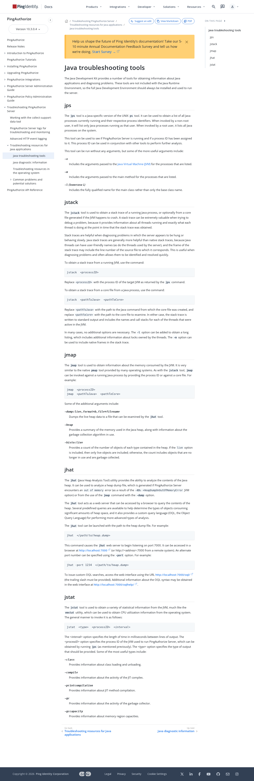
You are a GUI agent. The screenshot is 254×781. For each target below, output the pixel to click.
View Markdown (170, 21)
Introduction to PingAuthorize (25, 53)
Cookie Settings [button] (157, 774)
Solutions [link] (171, 7)
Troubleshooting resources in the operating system (31, 171)
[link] (25, 6)
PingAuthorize (19, 19)
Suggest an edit (143, 21)
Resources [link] (196, 7)
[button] (234, 7)
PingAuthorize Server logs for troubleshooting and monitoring (30, 130)
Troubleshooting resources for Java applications (29, 147)
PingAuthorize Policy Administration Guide (29, 98)
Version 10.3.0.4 (27, 29)
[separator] (54, 390)
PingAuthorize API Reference (25, 190)
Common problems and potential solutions (27, 181)
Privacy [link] (121, 774)
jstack (213, 44)
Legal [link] (108, 774)
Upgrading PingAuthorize (22, 73)
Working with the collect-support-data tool (31, 119)
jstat (212, 64)
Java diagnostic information (30, 162)
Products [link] (94, 7)
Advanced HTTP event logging (28, 138)
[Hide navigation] (50, 20)
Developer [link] (147, 7)
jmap (213, 51)
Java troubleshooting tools (29, 155)
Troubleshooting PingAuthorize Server (26, 109)
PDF (190, 21)
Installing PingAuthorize (22, 66)
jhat (212, 57)
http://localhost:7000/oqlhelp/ (114, 584)
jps (212, 37)
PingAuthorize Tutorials (21, 59)
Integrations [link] (120, 7)
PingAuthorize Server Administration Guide (30, 88)
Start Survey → (104, 51)
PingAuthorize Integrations (23, 79)
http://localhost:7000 (93, 550)
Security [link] (136, 774)
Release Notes (16, 46)
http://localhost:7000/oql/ (172, 575)
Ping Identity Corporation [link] (52, 774)
